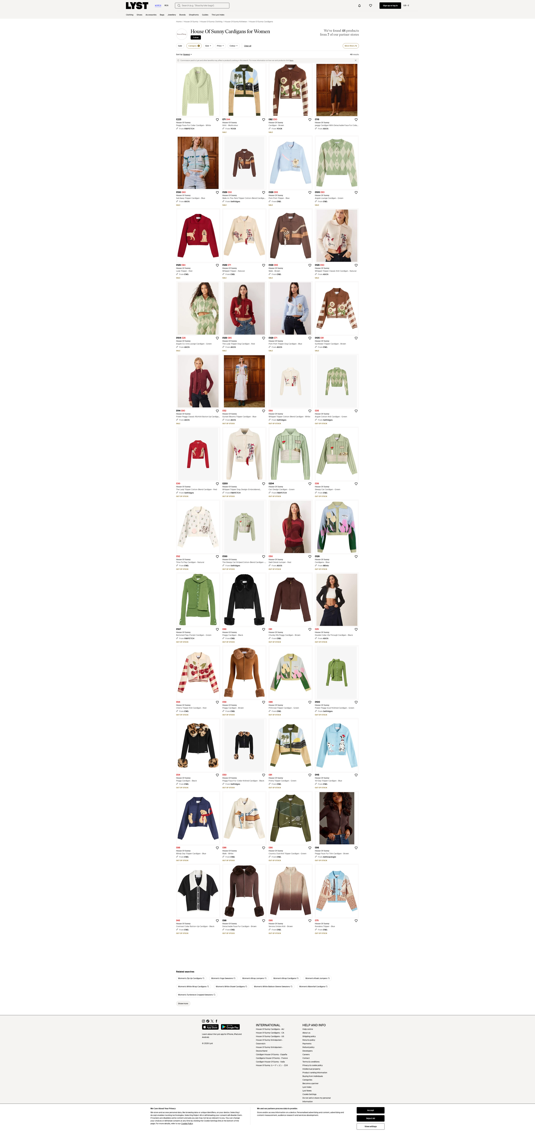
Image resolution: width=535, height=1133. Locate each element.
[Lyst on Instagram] (203, 1021)
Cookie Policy (187, 1123)
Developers (307, 1051)
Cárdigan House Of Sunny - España (271, 1054)
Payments (306, 1043)
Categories (307, 1080)
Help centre (307, 1029)
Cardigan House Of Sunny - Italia (270, 1061)
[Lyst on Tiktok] (207, 1021)
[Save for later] (217, 120)
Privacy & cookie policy (312, 1065)
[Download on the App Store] (210, 1027)
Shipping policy (309, 1036)
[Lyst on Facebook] (216, 1021)
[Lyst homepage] (137, 5)
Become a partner (310, 1083)
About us (306, 1032)
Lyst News (307, 1090)
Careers (306, 1054)
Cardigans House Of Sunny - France (272, 1058)
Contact (306, 1058)
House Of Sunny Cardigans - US (270, 1036)
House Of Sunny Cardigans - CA (270, 1032)
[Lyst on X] (212, 1021)
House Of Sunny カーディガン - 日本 (272, 1065)
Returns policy (308, 1040)
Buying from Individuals (312, 1076)
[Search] (179, 5)
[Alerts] (359, 5)
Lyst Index (306, 1087)
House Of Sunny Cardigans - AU (270, 1029)
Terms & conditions (310, 1061)
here (291, 60)
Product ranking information (314, 1072)
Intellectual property (311, 1069)
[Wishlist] (370, 5)
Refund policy (308, 1047)
